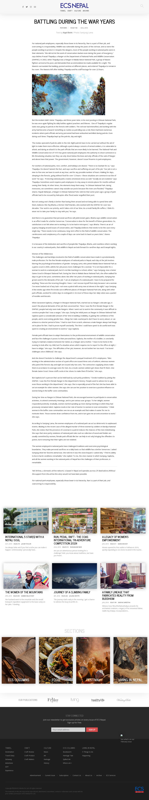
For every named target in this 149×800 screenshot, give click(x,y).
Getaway (8, 759)
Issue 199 (113, 602)
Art (45, 755)
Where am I (67, 763)
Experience (9, 770)
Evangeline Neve (76, 547)
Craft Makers (29, 759)
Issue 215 (17, 544)
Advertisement (35, 775)
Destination (9, 752)
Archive (86, 11)
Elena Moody (123, 544)
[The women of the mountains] (26, 576)
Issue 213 (65, 547)
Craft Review (29, 752)
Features (63, 28)
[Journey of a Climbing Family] (74, 576)
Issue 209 (16, 596)
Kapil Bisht (67, 32)
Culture (77, 11)
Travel (63, 11)
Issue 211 (113, 544)
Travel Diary (9, 755)
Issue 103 (74, 28)
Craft (70, 11)
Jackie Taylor (26, 544)
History (46, 763)
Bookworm (67, 752)
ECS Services (111, 775)
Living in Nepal (88, 747)
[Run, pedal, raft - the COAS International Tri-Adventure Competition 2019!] (74, 520)
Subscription (63, 775)
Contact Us (77, 775)
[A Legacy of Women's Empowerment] (123, 520)
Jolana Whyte (74, 596)
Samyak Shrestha (124, 602)
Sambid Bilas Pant (27, 596)
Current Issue (50, 775)
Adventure (9, 763)
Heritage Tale (68, 755)
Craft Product (29, 755)
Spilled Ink (66, 759)
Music (46, 752)
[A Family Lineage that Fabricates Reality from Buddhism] (123, 576)
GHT (7, 767)
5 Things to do (87, 752)
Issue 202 (64, 596)
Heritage (47, 759)
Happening (86, 755)
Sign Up (92, 729)
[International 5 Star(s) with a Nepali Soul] (26, 520)
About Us (88, 775)
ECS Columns (69, 747)
